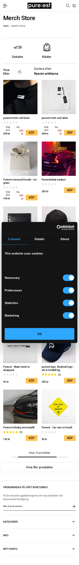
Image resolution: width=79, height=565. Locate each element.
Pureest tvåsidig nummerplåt (19, 427)
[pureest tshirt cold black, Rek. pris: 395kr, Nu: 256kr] (20, 97)
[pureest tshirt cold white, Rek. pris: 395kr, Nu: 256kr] (59, 97)
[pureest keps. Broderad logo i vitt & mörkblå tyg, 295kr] (59, 346)
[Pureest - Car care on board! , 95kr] (59, 407)
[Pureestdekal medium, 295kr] (59, 159)
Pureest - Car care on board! (57, 427)
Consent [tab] (14, 239)
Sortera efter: (43, 69)
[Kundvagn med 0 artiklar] (74, 6)
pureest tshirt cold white (55, 118)
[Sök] (68, 6)
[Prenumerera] (74, 506)
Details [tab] (40, 239)
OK (39, 334)
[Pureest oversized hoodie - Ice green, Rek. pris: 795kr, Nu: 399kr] (20, 159)
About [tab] (64, 239)
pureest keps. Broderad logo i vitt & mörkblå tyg (57, 368)
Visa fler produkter (39, 467)
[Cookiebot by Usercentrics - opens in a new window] (56, 227)
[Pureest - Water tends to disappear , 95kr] (20, 346)
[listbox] (47, 74)
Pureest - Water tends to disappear (16, 368)
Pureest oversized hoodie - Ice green (20, 181)
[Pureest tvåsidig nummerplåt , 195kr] (20, 407)
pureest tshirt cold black (16, 118)
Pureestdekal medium (54, 179)
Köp (31, 132)
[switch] (68, 290)
